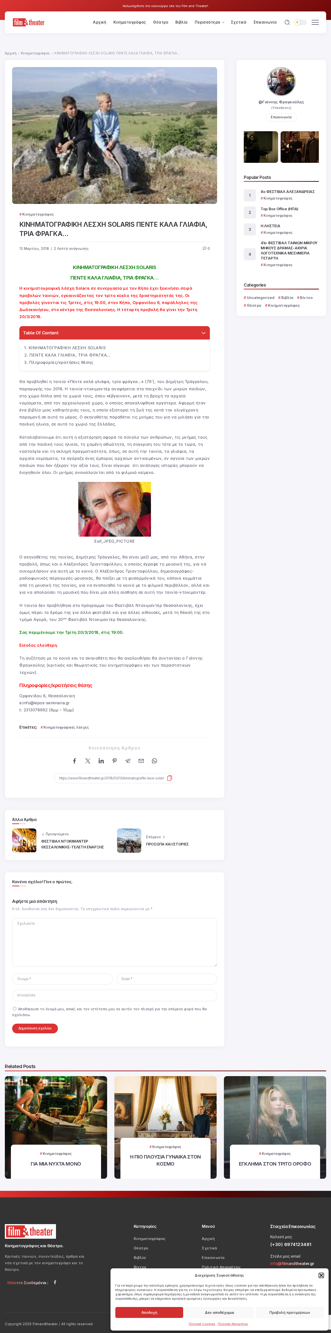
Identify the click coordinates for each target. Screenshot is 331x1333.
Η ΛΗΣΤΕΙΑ (270, 226)
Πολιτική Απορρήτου (233, 1324)
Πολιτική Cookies (202, 1324)
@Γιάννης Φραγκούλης (281, 102)
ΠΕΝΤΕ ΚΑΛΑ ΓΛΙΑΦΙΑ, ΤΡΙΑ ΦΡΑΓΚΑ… (69, 355)
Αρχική (10, 53)
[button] (321, 1275)
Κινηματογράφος (35, 53)
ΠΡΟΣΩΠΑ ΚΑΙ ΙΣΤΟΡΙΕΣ (167, 844)
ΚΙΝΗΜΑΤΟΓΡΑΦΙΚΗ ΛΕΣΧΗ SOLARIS (67, 347)
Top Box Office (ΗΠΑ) (279, 209)
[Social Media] (55, 1282)
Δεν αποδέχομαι (219, 1312)
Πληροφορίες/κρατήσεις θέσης (61, 362)
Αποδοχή (149, 1312)
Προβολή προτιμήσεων (289, 1312)
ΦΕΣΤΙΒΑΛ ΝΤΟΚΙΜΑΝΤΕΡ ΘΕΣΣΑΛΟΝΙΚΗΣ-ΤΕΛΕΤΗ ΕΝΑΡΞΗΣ (72, 844)
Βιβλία (287, 297)
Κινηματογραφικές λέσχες (66, 727)
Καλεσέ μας (281, 1236)
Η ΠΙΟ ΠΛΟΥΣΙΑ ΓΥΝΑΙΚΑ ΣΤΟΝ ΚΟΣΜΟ (165, 1160)
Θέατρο (254, 305)
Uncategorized (261, 297)
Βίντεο (306, 297)
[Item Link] (56, 1127)
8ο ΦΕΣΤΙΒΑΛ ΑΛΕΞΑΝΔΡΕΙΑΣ (288, 191)
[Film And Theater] (29, 22)
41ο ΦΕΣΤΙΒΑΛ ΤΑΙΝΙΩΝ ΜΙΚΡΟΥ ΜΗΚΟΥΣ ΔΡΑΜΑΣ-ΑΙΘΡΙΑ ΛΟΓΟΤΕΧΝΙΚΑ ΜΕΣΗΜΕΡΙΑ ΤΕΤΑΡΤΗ (289, 251)
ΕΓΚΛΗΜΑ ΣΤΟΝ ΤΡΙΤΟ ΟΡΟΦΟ (275, 1164)
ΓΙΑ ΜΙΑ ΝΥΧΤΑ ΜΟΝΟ (56, 1164)
